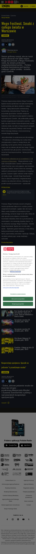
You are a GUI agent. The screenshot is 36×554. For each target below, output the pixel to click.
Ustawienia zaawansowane (18, 294)
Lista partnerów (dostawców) (11, 287)
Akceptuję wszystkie (18, 304)
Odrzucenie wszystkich (18, 299)
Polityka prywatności (15, 271)
